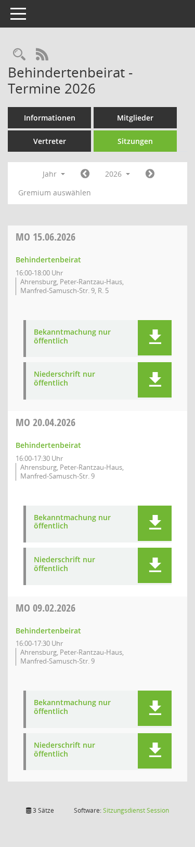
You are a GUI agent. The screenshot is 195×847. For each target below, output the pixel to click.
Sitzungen (135, 141)
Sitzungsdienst (136, 810)
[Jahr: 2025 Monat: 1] (85, 174)
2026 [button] (114, 174)
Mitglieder (135, 118)
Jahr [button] (51, 174)
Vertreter (49, 141)
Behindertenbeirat (48, 259)
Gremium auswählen (54, 192)
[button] (155, 337)
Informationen (49, 118)
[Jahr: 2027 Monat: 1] (150, 174)
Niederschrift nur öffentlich (64, 379)
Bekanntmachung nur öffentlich (72, 337)
